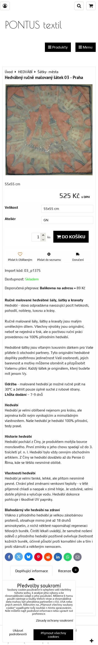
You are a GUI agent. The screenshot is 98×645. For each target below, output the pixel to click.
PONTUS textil (33, 24)
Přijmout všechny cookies (53, 634)
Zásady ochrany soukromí (54, 620)
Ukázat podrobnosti (18, 632)
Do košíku (73, 236)
